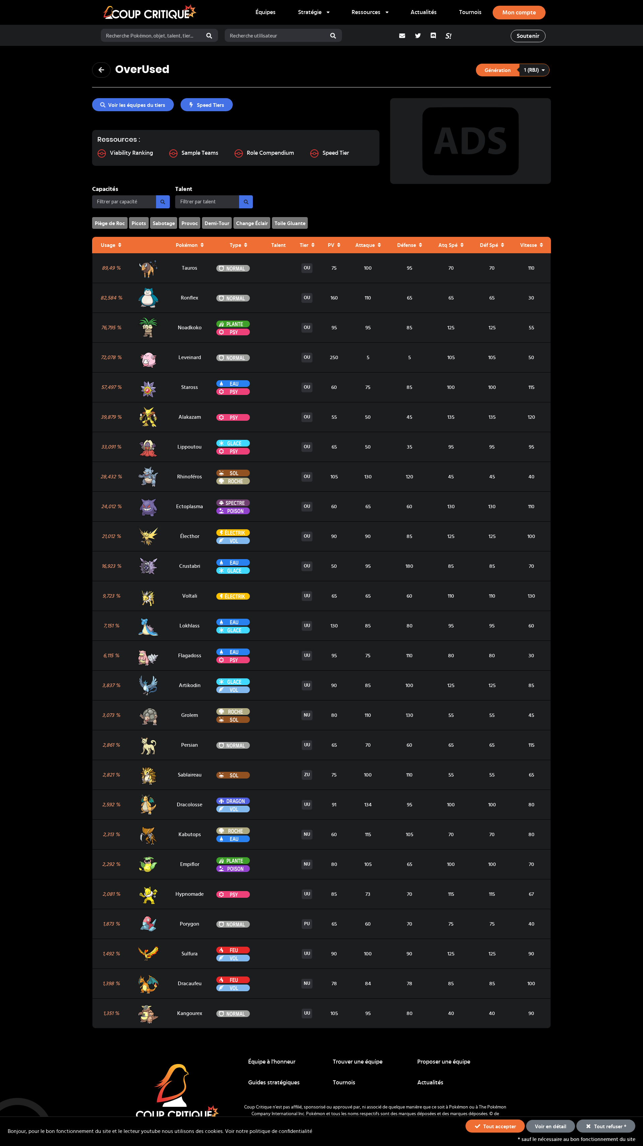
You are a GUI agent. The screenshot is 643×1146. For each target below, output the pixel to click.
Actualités (424, 12)
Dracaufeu (190, 983)
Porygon (189, 924)
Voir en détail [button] (550, 1126)
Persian (189, 745)
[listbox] (313, 12)
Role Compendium (270, 153)
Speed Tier (336, 153)
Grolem (189, 715)
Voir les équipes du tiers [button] (136, 105)
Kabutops (189, 834)
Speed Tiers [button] (210, 105)
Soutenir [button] (528, 36)
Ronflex (189, 297)
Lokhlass (190, 625)
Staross (189, 387)
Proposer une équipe (443, 1062)
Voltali (189, 596)
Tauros (189, 268)
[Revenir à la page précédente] (101, 70)
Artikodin (190, 685)
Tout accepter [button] (499, 1126)
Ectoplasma (189, 506)
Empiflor (189, 864)
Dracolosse (189, 804)
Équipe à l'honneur (271, 1062)
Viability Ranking (131, 153)
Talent (183, 189)
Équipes (266, 12)
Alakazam (189, 417)
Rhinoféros (189, 476)
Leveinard (189, 357)
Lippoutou (189, 447)
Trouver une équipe (357, 1062)
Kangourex (189, 1013)
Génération (498, 70)
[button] (513, 70)
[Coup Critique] (150, 12)
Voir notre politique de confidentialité (268, 1131)
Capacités (105, 189)
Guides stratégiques (274, 1083)
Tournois (470, 12)
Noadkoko (190, 327)
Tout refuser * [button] (610, 1126)
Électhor (189, 536)
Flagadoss (189, 655)
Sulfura (190, 953)
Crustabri (189, 566)
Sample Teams (200, 153)
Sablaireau (190, 775)
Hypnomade (189, 894)
